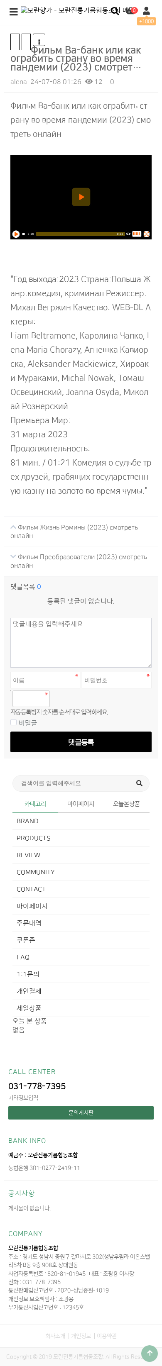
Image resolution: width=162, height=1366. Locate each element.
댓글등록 (80, 742)
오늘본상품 (126, 803)
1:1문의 (28, 974)
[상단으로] (149, 1353)
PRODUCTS (34, 838)
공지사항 (21, 1193)
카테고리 (35, 803)
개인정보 (81, 1336)
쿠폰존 (26, 940)
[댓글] (15, 42)
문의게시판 (81, 1113)
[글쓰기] (26, 42)
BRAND (28, 821)
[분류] (13, 12)
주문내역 (29, 923)
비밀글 (28, 723)
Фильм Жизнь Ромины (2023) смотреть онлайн (74, 531)
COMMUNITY (36, 872)
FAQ (23, 957)
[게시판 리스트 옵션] (39, 40)
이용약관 (107, 1336)
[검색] (139, 783)
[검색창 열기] (115, 11)
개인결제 (29, 991)
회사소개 (55, 1336)
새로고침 (78, 698)
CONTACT (31, 889)
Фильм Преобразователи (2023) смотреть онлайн (78, 561)
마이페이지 (80, 803)
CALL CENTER (32, 1072)
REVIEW (28, 855)
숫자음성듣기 (60, 698)
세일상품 (29, 1008)
